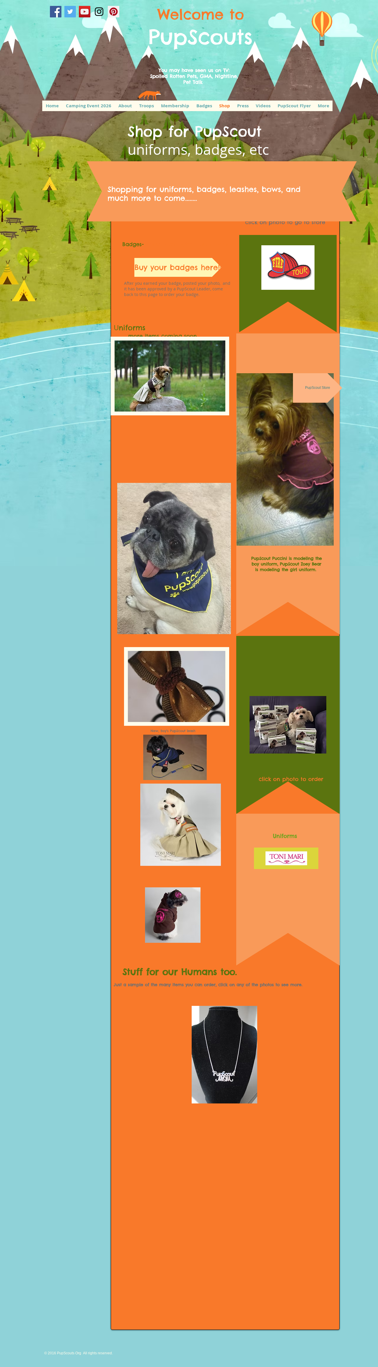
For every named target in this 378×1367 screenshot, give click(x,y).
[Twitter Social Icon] (70, 11)
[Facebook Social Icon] (55, 11)
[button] (170, 376)
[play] (211, 406)
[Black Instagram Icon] (99, 11)
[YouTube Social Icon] (84, 11)
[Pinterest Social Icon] (113, 11)
